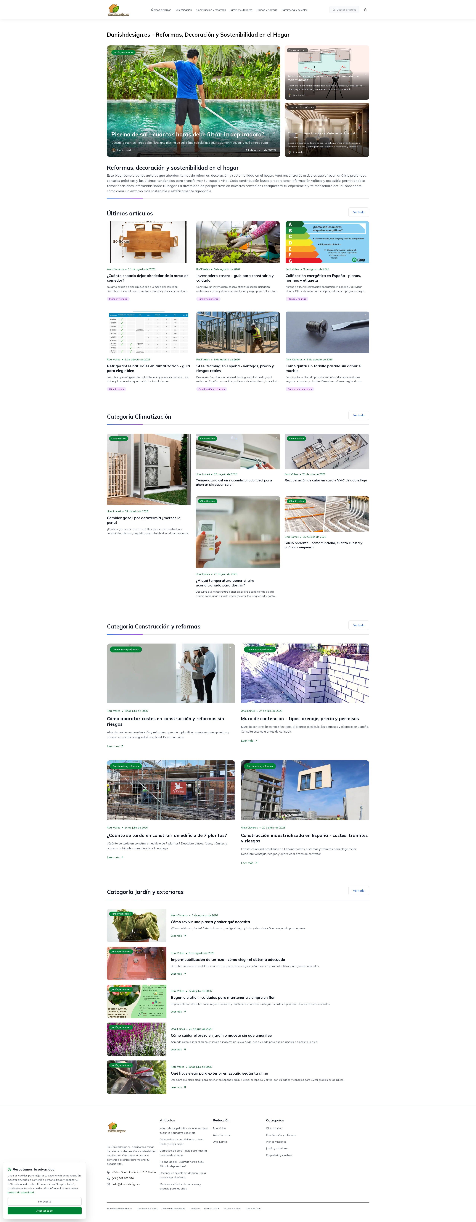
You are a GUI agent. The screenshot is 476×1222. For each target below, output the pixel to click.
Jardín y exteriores (241, 10)
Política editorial (232, 1208)
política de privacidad (21, 1192)
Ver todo (358, 212)
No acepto (44, 1201)
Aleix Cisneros (115, 269)
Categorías (275, 1120)
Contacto (195, 1208)
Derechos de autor (147, 1208)
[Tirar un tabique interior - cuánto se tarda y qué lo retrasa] (327, 130)
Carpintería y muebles (295, 10)
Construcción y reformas (211, 10)
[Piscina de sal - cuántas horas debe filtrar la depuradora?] (193, 101)
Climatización (184, 10)
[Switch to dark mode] (365, 9)
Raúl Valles (203, 269)
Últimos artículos (161, 10)
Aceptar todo (44, 1210)
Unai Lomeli (114, 511)
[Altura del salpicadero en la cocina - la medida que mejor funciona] (327, 72)
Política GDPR (211, 1208)
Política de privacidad (173, 1208)
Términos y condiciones (119, 1208)
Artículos (167, 1120)
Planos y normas (267, 10)
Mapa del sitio (253, 1208)
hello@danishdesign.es (126, 1184)
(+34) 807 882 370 (123, 1178)
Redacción (221, 1120)
